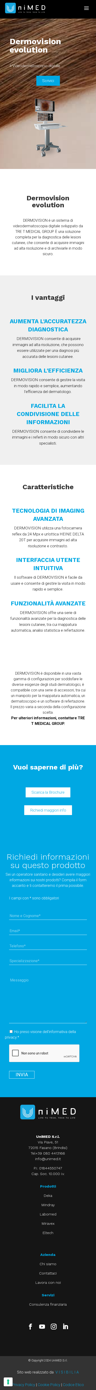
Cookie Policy (49, 1385)
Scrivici (48, 80)
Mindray (48, 1205)
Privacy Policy (23, 1385)
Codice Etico (73, 1385)
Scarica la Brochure (48, 792)
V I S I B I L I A (67, 1372)
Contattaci (48, 1273)
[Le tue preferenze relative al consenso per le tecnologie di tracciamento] (8, 1381)
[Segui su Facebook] (30, 1327)
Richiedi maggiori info (48, 810)
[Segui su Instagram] (54, 1327)
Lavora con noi (48, 1282)
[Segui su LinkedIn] (65, 1327)
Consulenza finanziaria (48, 1304)
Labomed (48, 1214)
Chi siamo (48, 1264)
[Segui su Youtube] (42, 1327)
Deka (48, 1195)
